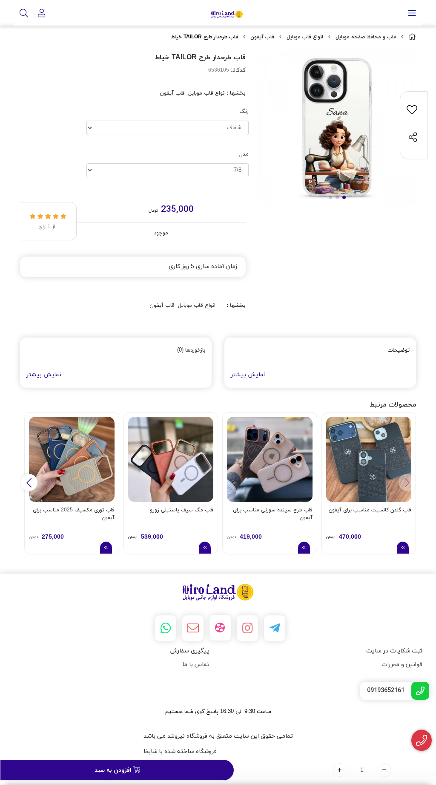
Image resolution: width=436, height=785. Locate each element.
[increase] (339, 770)
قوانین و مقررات (402, 665)
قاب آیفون (262, 37)
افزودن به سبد (114, 770)
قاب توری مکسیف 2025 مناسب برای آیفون (74, 514)
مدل (244, 154)
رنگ (244, 111)
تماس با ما (195, 665)
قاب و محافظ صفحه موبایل (366, 37)
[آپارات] (220, 628)
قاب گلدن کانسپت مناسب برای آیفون (370, 510)
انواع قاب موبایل (305, 37)
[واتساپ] (165, 628)
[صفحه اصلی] (412, 37)
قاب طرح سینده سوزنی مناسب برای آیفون (273, 514)
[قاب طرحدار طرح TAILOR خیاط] (218, 592)
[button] (28, 482)
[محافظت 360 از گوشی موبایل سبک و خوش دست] (369, 459)
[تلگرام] (274, 628)
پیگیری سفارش (189, 651)
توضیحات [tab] (398, 350)
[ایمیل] (193, 628)
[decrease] (384, 770)
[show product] (402, 547)
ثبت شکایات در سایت (394, 651)
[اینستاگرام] (247, 628)
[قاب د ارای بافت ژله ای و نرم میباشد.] (72, 459)
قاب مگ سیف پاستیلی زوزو (181, 510)
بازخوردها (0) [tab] (191, 350)
